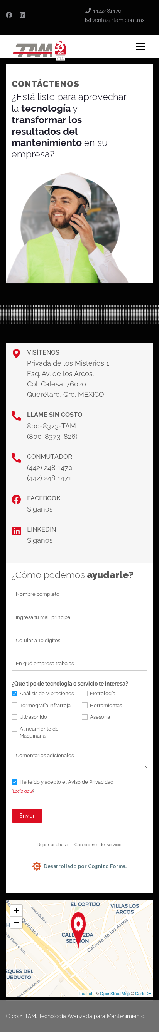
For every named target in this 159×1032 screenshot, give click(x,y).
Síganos (40, 509)
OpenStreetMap (115, 993)
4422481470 (107, 10)
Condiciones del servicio (98, 844)
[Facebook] (9, 15)
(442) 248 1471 (49, 478)
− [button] (16, 922)
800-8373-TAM (51, 426)
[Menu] (140, 46)
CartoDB (143, 993)
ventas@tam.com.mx (118, 20)
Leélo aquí (23, 791)
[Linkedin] (22, 15)
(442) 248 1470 (50, 467)
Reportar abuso (52, 844)
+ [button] (16, 910)
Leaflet (86, 993)
